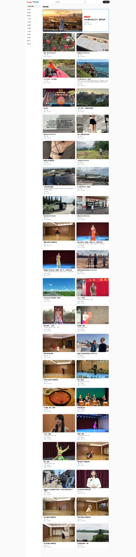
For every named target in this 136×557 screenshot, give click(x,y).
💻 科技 (29, 37)
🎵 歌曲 (29, 28)
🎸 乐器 (29, 31)
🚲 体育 (29, 18)
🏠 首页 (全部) (30, 6)
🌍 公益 (29, 43)
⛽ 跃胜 (29, 15)
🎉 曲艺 (29, 34)
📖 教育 (29, 22)
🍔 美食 (29, 12)
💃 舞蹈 (29, 25)
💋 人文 (29, 40)
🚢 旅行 (29, 9)
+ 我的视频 (106, 2)
